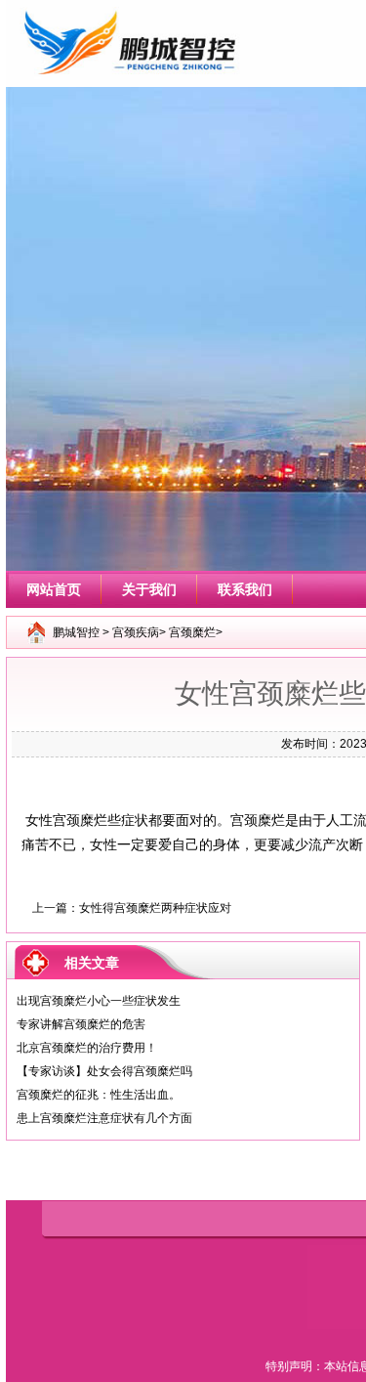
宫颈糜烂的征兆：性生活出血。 (99, 1094)
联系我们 (245, 589)
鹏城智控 (76, 632)
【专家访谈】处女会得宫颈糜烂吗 (104, 1071)
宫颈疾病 (135, 632)
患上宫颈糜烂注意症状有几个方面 (104, 1118)
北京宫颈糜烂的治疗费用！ (87, 1048)
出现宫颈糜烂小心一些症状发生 (99, 1001)
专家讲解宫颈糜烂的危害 (81, 1024)
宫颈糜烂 (192, 632)
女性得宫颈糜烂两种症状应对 (155, 908)
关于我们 (149, 589)
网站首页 (53, 589)
